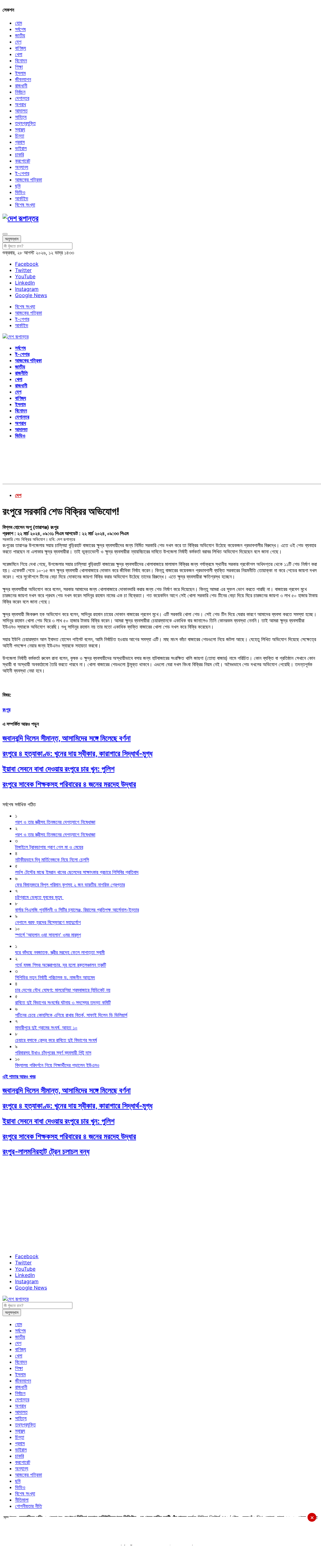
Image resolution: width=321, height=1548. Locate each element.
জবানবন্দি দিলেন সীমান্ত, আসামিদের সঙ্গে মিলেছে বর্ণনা (67, 738)
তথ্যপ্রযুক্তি (25, 123)
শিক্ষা (19, 67)
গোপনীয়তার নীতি (28, 1506)
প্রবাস (20, 142)
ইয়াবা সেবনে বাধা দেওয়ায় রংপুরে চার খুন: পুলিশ (58, 768)
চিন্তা (19, 136)
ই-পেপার (22, 173)
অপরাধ (20, 104)
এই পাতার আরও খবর (19, 1076)
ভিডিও (20, 192)
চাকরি (19, 154)
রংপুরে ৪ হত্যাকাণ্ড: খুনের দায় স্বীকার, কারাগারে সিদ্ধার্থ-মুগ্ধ (77, 753)
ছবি (17, 186)
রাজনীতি (21, 373)
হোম (18, 23)
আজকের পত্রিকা (28, 179)
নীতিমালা (22, 1500)
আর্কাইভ (21, 198)
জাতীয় (20, 35)
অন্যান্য (21, 167)
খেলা (18, 54)
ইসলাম (20, 73)
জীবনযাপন (23, 79)
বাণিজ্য (20, 48)
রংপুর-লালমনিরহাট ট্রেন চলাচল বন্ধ (46, 1151)
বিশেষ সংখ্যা (25, 204)
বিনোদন (21, 60)
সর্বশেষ (20, 29)
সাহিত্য (21, 117)
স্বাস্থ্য (20, 129)
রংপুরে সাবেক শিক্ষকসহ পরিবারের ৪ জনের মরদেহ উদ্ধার (69, 784)
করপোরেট (22, 161)
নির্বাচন (20, 92)
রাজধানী (21, 85)
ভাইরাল (21, 148)
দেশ (18, 42)
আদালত (21, 110)
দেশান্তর (22, 98)
